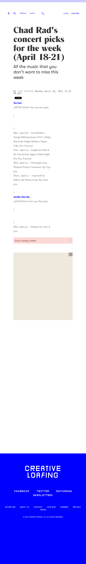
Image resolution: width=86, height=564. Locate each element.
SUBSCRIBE (75, 13)
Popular (23, 13)
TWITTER (42, 491)
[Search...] (15, 13)
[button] (71, 254)
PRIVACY (77, 507)
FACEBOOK (22, 491)
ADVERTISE (10, 507)
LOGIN (65, 13)
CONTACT (38, 507)
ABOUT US (24, 507)
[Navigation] (8, 13)
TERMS (43, 510)
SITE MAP (51, 507)
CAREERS (64, 507)
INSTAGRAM (64, 491)
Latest (32, 13)
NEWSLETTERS (43, 495)
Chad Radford (25, 91)
